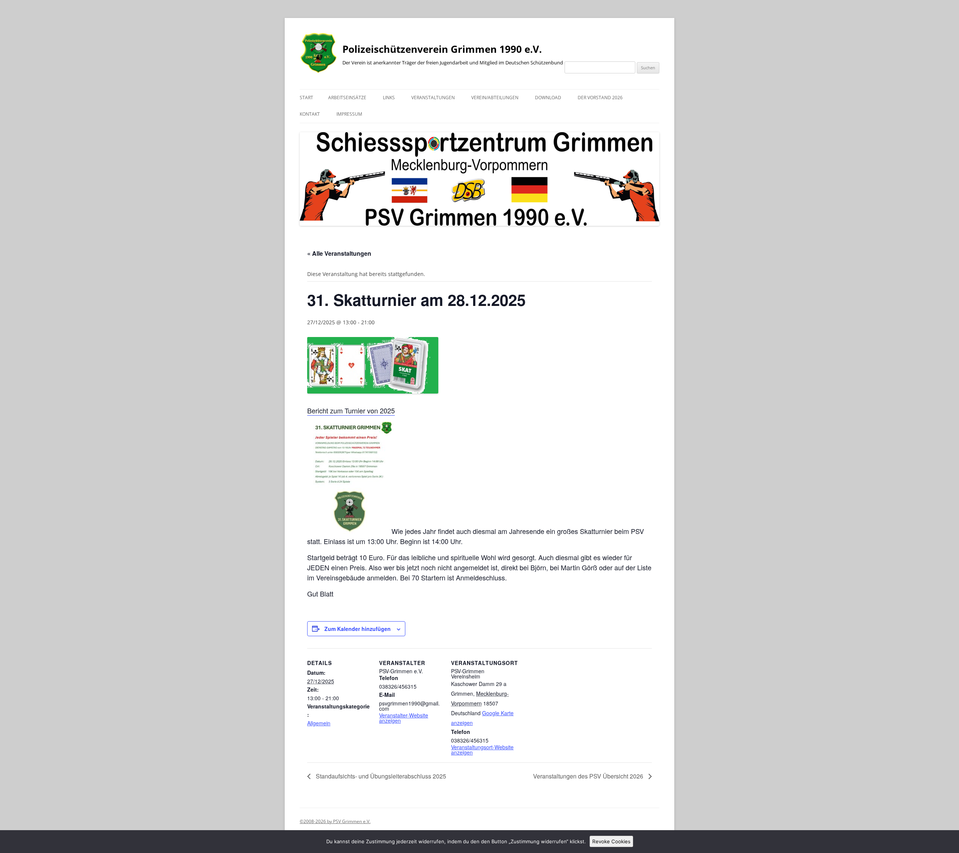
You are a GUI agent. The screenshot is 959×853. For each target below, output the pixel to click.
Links (389, 97)
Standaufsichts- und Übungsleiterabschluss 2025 (380, 776)
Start (306, 97)
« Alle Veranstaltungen (339, 253)
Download (548, 97)
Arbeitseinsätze (347, 97)
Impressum (349, 114)
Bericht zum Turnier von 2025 (351, 410)
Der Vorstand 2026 (600, 97)
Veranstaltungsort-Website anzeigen (482, 749)
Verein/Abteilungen (494, 97)
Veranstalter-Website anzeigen (403, 717)
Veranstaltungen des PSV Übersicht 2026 (589, 776)
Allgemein (318, 723)
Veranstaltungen (433, 97)
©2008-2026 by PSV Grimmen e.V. (335, 821)
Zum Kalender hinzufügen (357, 628)
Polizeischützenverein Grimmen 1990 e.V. (442, 49)
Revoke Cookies (611, 841)
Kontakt (310, 114)
